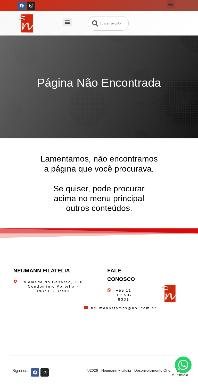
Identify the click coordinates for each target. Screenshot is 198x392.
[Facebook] (22, 6)
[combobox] (108, 23)
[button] (170, 4)
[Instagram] (31, 6)
